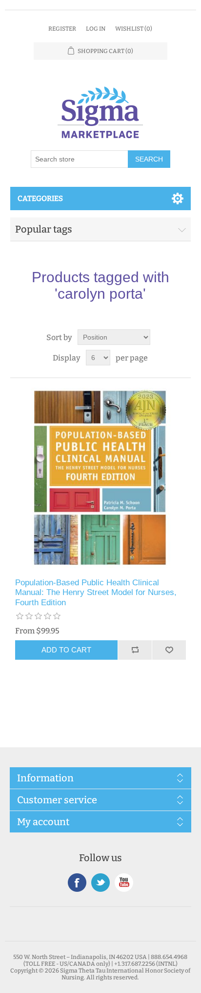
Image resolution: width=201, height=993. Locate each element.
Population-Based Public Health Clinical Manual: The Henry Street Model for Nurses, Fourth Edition (96, 592)
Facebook (77, 882)
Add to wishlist (169, 650)
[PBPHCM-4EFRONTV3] (100, 478)
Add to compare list (135, 650)
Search (149, 159)
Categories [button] (40, 198)
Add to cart (66, 650)
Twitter (100, 882)
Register (62, 28)
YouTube (124, 882)
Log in (95, 28)
